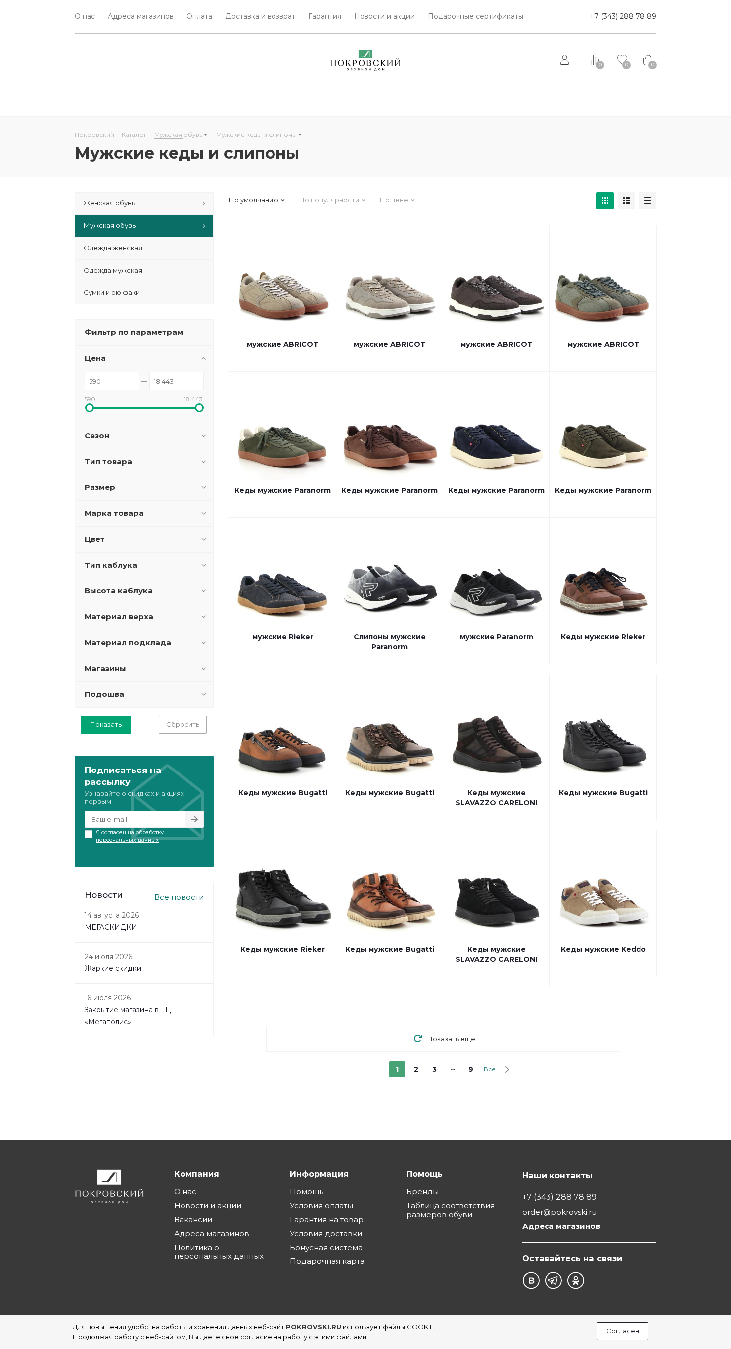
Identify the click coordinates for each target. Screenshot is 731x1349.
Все (490, 1069)
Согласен (622, 1331)
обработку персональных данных (130, 836)
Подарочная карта (327, 1261)
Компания (196, 1174)
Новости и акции (207, 1205)
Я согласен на (130, 836)
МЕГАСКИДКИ (111, 927)
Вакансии (193, 1219)
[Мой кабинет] (565, 60)
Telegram (553, 1280)
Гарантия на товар (327, 1219)
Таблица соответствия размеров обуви (450, 1210)
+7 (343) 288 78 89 (623, 16)
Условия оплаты (321, 1205)
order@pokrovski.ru (559, 1212)
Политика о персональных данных (219, 1252)
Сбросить (182, 724)
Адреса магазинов (211, 1233)
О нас (185, 1191)
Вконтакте (531, 1280)
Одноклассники (575, 1280)
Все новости (179, 897)
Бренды (422, 1191)
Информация (319, 1174)
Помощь (306, 1191)
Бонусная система (326, 1247)
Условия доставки (326, 1233)
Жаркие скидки (113, 968)
